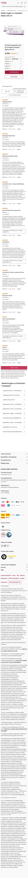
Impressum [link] (4, 582)
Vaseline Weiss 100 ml (11, 10)
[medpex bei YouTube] (8, 546)
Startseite (3, 10)
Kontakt (22, 578)
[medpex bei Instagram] (5, 546)
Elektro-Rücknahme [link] (14, 578)
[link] (3, 534)
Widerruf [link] (22, 575)
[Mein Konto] (18, 3)
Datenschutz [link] (4, 578)
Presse (14, 575)
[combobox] (14, 6)
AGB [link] (18, 575)
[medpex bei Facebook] (2, 546)
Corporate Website (6, 575)
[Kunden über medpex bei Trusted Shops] (9, 557)
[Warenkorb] (22, 3)
